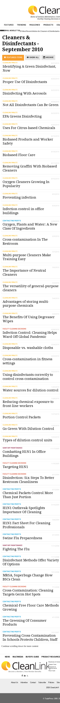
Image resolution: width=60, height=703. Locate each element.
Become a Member (16, 672)
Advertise (24, 682)
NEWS (7, 657)
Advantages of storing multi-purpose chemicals (26, 304)
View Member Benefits (32, 672)
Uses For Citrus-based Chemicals (29, 128)
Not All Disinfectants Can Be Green (30, 105)
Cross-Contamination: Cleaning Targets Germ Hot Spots (28, 592)
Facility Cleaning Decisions (48, 19)
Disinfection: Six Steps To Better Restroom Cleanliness (28, 480)
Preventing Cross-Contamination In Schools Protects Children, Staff (30, 638)
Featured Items (14, 57)
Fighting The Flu (16, 549)
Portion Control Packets (22, 417)
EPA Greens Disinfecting (22, 116)
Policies (51, 682)
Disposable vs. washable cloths (28, 348)
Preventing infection (19, 197)
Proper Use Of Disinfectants (25, 82)
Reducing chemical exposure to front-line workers (28, 404)
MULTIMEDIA (18, 657)
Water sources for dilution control (30, 390)
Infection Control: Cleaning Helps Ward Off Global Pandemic (30, 335)
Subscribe (42, 682)
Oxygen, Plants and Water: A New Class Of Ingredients (30, 226)
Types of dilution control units (27, 440)
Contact (33, 682)
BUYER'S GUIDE (32, 657)
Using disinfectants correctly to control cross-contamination (28, 377)
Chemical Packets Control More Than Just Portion (28, 495)
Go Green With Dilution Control (28, 429)
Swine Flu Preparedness (22, 538)
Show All (34, 57)
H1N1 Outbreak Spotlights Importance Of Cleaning (24, 510)
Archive (49, 57)
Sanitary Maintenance (46, 17)
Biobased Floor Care (19, 155)
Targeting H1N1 (15, 467)
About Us (14, 682)
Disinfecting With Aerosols (24, 93)
